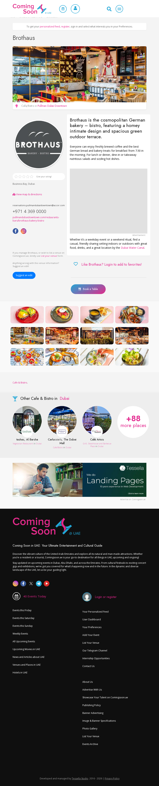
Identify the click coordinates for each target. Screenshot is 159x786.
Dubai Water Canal (132, 247)
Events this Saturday (23, 618)
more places (133, 421)
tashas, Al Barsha (27, 440)
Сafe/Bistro (58, 447)
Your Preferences (91, 627)
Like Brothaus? (111, 265)
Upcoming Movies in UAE (26, 649)
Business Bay (20, 184)
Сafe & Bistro (20, 382)
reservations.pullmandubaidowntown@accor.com (39, 205)
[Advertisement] (108, 201)
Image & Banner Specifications (99, 720)
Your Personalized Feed (95, 611)
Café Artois (97, 440)
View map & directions (29, 194)
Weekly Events (20, 633)
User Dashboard (91, 619)
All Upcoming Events (24, 641)
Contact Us (88, 666)
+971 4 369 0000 (29, 211)
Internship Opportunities (96, 658)
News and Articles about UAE (28, 657)
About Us (87, 682)
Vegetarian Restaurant (23, 443)
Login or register (106, 597)
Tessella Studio (80, 778)
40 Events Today (34, 596)
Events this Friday (22, 610)
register (65, 26)
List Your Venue (90, 642)
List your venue (49, 255)
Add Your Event (90, 635)
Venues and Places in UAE (27, 664)
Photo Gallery (89, 728)
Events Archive (90, 744)
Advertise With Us (92, 689)
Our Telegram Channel (94, 650)
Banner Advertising (92, 713)
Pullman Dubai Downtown (52, 106)
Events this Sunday (23, 626)
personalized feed (50, 26)
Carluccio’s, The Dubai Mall (62, 441)
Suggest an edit (24, 275)
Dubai (31, 184)
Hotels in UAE (20, 672)
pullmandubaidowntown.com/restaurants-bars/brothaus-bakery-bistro (36, 219)
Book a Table (89, 289)
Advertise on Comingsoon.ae (132, 499)
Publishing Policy (91, 705)
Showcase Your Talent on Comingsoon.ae (105, 697)
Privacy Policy (112, 778)
